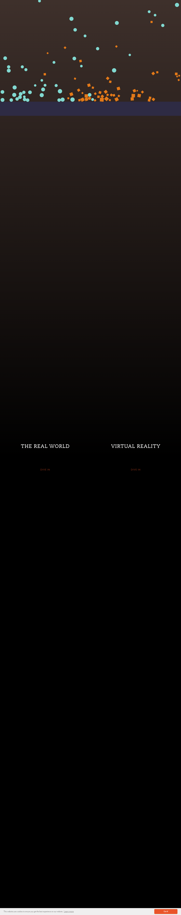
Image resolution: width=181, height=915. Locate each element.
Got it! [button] (166, 911)
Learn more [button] (69, 911)
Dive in (45, 470)
